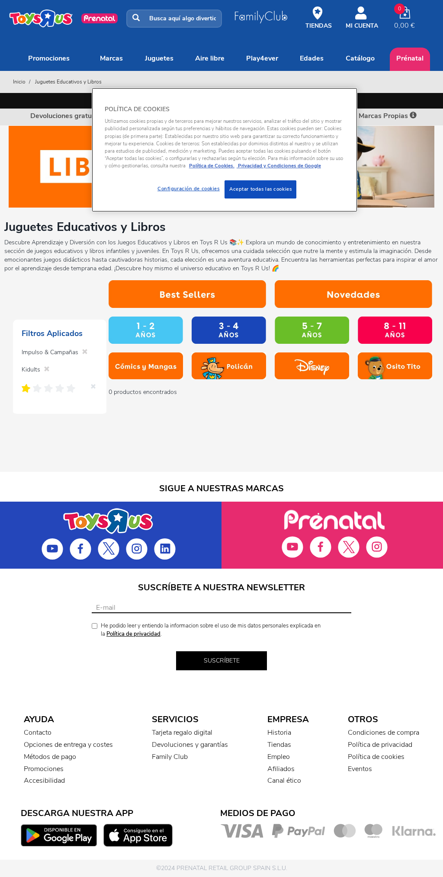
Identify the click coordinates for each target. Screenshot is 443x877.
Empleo (278, 757)
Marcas (111, 58)
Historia (279, 732)
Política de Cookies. (211, 165)
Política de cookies (376, 757)
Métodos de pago (50, 757)
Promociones (49, 58)
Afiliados (281, 769)
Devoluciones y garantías (190, 744)
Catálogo (360, 58)
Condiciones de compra (383, 732)
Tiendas (279, 744)
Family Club (170, 757)
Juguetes (159, 58)
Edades (312, 58)
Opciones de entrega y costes (68, 744)
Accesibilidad (44, 780)
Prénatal (410, 58)
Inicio (19, 81)
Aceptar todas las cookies (260, 189)
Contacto (37, 732)
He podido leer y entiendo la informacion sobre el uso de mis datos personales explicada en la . (211, 630)
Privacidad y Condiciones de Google (279, 165)
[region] (224, 150)
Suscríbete (222, 660)
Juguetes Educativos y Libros (68, 81)
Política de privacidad (133, 634)
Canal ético (284, 780)
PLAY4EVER (262, 58)
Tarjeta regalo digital (182, 732)
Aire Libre (210, 58)
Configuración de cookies (188, 188)
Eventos (360, 769)
